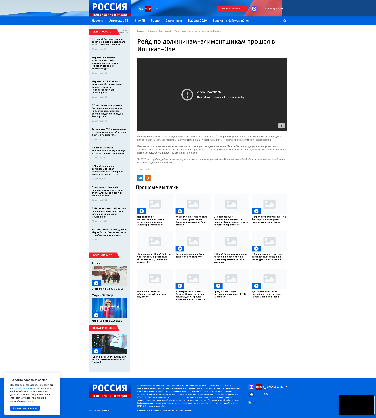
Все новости (123, 31)
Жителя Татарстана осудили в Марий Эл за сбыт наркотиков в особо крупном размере (109, 232)
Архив (96, 263)
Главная (140, 31)
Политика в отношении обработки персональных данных (164, 410)
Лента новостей (165, 31)
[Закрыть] (57, 376)
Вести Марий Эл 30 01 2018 (107, 289)
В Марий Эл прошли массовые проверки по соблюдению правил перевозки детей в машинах (230, 258)
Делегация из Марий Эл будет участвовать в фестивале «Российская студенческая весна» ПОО (154, 258)
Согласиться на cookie (25, 408)
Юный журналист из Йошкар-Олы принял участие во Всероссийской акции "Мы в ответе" (192, 221)
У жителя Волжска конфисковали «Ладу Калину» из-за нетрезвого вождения (108, 150)
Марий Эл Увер (102, 295)
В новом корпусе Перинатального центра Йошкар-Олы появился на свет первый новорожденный (231, 221)
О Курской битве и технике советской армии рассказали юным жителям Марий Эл (108, 42)
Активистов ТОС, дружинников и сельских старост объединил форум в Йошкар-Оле (109, 132)
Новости (151, 31)
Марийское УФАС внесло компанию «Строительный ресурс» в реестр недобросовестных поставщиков (107, 87)
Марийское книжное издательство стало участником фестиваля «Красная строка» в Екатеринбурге (105, 63)
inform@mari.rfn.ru (178, 397)
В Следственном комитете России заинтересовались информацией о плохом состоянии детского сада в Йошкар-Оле (107, 111)
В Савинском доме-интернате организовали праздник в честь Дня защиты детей (269, 257)
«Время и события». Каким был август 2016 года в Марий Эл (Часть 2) (109, 359)
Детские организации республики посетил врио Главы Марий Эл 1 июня (266, 294)
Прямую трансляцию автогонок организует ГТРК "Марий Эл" (230, 294)
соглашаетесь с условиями (24, 388)
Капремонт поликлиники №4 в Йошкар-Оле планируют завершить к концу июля (269, 219)
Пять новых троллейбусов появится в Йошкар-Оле (190, 255)
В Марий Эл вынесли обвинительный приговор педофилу (151, 294)
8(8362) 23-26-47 (276, 9)
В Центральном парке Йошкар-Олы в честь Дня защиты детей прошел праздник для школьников (191, 296)
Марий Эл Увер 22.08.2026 (107, 321)
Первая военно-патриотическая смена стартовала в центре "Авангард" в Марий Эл (150, 221)
